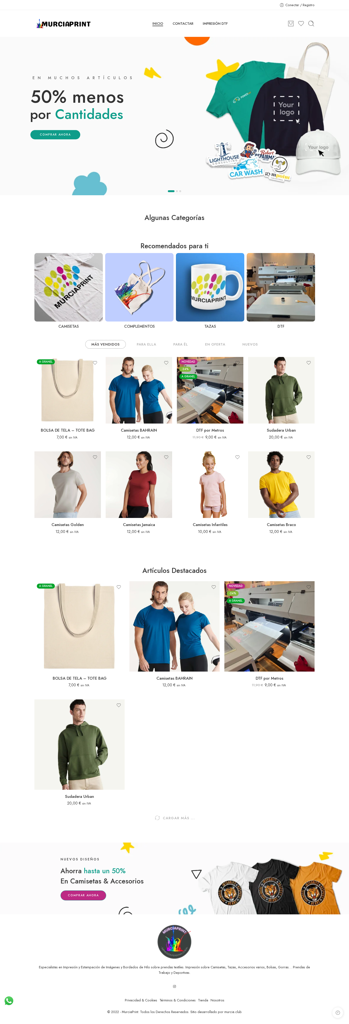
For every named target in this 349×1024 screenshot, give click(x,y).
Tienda (203, 1000)
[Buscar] (311, 23)
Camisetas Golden (68, 524)
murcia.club (233, 1011)
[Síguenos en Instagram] (174, 986)
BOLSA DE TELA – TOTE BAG (68, 430)
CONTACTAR (183, 23)
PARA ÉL (180, 344)
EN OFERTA (215, 344)
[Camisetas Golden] (67, 484)
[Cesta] (291, 23)
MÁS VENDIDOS (105, 344)
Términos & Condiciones (178, 1000)
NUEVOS (250, 344)
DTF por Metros (210, 430)
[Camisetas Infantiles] (210, 484)
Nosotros (217, 1000)
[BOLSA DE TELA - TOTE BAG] (67, 390)
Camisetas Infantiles (210, 524)
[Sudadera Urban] (281, 390)
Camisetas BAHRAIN (139, 430)
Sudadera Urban (281, 430)
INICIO (157, 23)
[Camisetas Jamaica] (139, 484)
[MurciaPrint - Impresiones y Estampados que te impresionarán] (63, 23)
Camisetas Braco (281, 524)
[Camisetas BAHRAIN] (139, 390)
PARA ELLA (146, 344)
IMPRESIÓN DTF (215, 23)
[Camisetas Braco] (281, 484)
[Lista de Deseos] (95, 363)
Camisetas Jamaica (139, 524)
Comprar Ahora (83, 895)
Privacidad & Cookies (141, 1000)
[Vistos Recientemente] (337, 1012)
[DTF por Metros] (210, 390)
